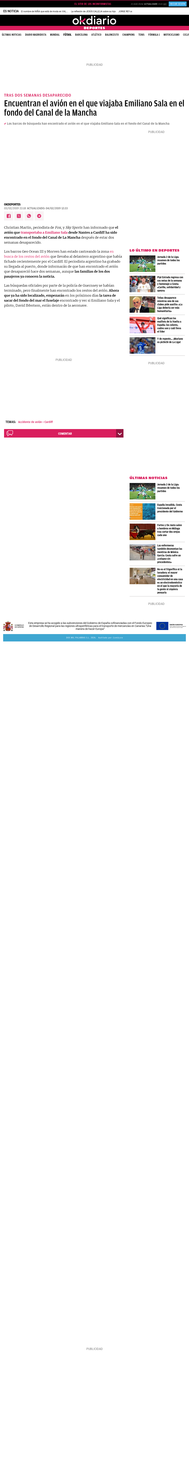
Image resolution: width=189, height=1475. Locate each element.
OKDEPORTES (12, 204)
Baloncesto (112, 34)
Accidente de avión (30, 422)
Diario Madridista (35, 34)
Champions (128, 34)
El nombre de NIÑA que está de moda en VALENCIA (47, 11)
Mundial (55, 34)
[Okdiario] (94, 20)
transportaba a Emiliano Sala (44, 232)
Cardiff (48, 422)
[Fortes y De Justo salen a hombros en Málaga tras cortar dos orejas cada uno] (143, 532)
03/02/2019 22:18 (15, 208)
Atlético (96, 34)
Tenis (141, 34)
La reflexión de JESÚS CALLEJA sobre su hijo (93, 11)
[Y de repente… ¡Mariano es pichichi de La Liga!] (143, 345)
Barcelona (81, 34)
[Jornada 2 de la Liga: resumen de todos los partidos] (143, 263)
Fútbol (67, 34)
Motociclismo (171, 34)
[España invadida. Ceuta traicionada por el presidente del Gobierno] (143, 511)
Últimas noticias (11, 34)
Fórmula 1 (154, 34)
